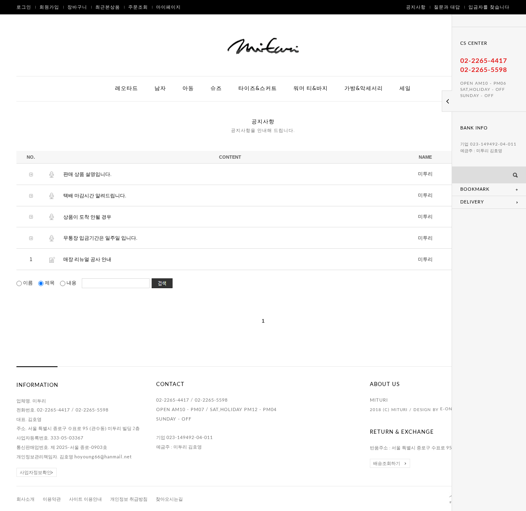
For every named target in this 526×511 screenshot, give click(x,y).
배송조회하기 (386, 463)
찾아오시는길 (169, 499)
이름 (28, 283)
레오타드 (126, 88)
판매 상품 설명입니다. (87, 174)
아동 (188, 88)
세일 (405, 88)
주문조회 (138, 7)
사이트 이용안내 (85, 499)
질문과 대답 (447, 7)
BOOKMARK (474, 189)
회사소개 (25, 499)
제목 (50, 283)
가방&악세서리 (363, 88)
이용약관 (52, 499)
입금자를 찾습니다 (489, 7)
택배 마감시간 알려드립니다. (94, 196)
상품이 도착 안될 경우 (87, 217)
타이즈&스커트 (257, 88)
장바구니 (77, 7)
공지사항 (416, 7)
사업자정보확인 (35, 472)
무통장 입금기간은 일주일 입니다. (100, 238)
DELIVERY (472, 202)
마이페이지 (168, 7)
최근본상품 (107, 7)
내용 (71, 283)
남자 (160, 88)
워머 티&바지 (310, 88)
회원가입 (49, 7)
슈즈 (216, 88)
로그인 (23, 7)
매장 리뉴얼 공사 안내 (87, 259)
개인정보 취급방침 (129, 499)
